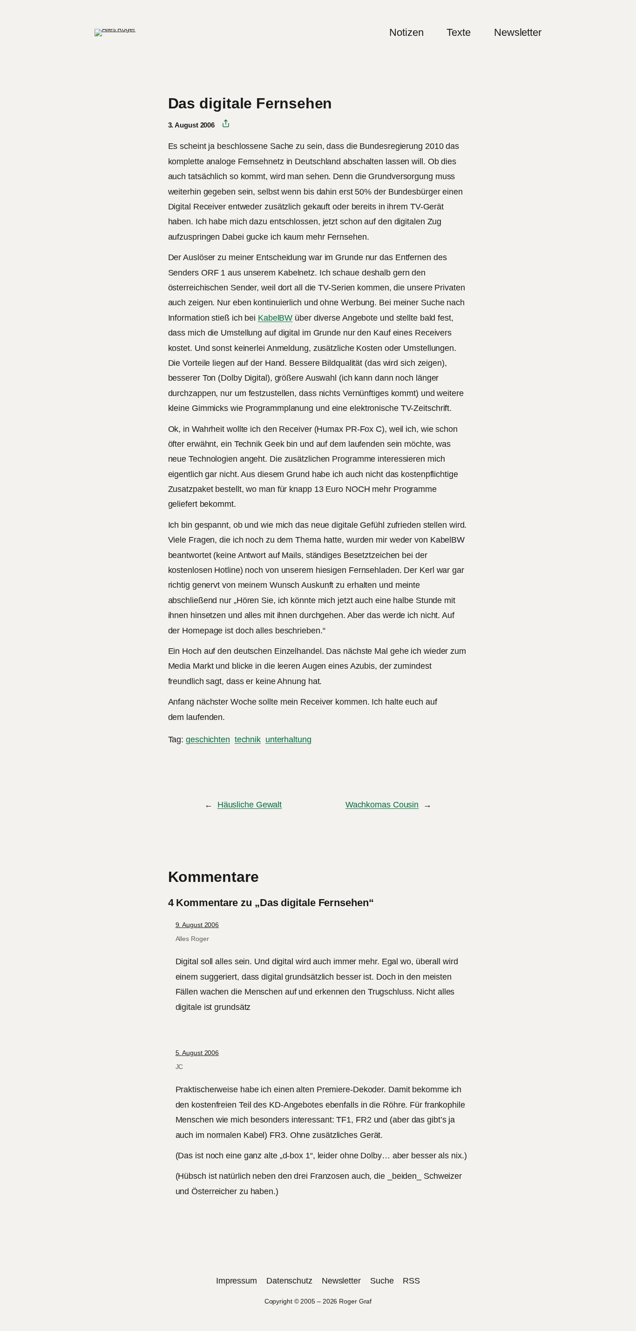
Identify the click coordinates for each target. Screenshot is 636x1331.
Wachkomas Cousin (382, 804)
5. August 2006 (197, 1052)
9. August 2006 (197, 924)
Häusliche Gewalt (249, 804)
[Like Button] (175, 765)
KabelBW (275, 318)
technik (248, 739)
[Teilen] (222, 123)
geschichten (208, 739)
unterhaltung (288, 739)
